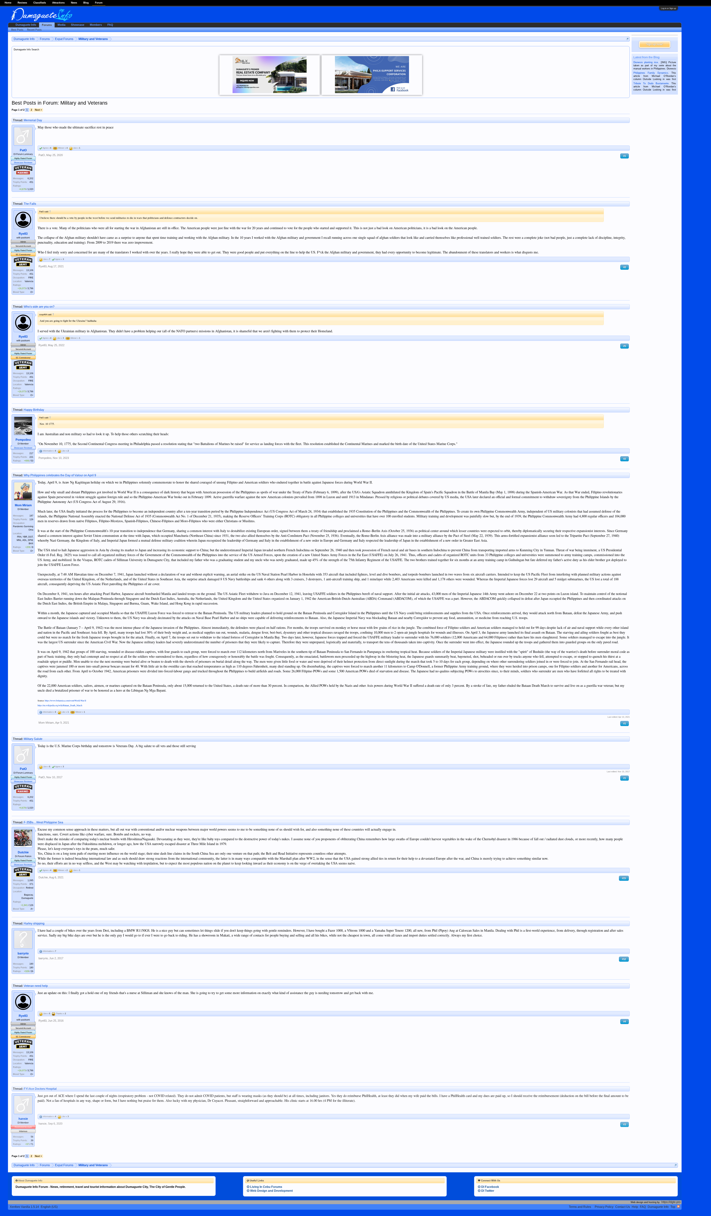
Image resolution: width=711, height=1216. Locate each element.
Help (635, 1206)
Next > (38, 109)
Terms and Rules (580, 1206)
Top (672, 1206)
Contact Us (622, 1206)
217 (31, 453)
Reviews (22, 2)
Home (8, 2)
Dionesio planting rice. (646, 62)
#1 (624, 156)
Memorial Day (33, 120)
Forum (99, 2)
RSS (678, 1206)
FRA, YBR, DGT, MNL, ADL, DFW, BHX (25, 540)
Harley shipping (34, 923)
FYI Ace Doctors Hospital (40, 1088)
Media (61, 24)
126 (31, 519)
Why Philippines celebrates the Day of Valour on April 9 (60, 475)
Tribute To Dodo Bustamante (650, 83)
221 (31, 457)
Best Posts (17, 29)
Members (96, 24)
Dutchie (23, 852)
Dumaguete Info (26, 24)
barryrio (23, 953)
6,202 (30, 178)
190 (31, 964)
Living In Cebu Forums (265, 1186)
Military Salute (33, 738)
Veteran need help (36, 985)
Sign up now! (654, 44)
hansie (23, 1118)
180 (31, 967)
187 (31, 515)
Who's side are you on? (39, 306)
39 (32, 1140)
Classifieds (39, 2)
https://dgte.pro (671, 1202)
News (74, 2)
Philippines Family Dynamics (650, 72)
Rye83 (23, 233)
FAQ (110, 24)
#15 (624, 878)
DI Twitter (487, 1190)
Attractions (58, 2)
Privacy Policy (604, 1206)
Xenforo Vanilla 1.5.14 (24, 1206)
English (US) (49, 1206)
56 (32, 1136)
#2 (624, 267)
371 (31, 884)
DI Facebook (489, 1186)
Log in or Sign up (668, 8)
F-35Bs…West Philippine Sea (43, 822)
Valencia (29, 281)
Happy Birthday (34, 409)
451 (31, 182)
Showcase (77, 24)
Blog (86, 2)
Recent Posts (34, 29)
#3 (624, 1124)
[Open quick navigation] (627, 39)
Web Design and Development (271, 1190)
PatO (23, 150)
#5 (624, 346)
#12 (624, 959)
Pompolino (23, 439)
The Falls (30, 203)
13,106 (29, 270)
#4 (624, 1021)
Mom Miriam (23, 505)
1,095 (30, 880)
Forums (47, 25)
